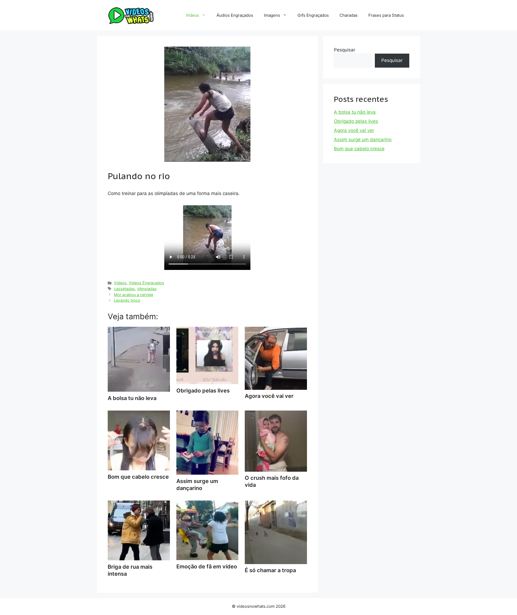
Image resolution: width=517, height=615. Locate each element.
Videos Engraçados (146, 282)
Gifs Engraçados (313, 15)
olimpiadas (147, 288)
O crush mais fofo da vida (272, 481)
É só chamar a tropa (270, 570)
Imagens (272, 15)
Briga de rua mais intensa (130, 570)
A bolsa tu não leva (355, 112)
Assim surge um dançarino (197, 484)
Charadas (349, 15)
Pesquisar (344, 50)
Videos (192, 15)
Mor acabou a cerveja (133, 294)
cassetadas (124, 288)
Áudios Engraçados (234, 15)
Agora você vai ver (354, 130)
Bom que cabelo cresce (359, 148)
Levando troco (127, 300)
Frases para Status (386, 15)
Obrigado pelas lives (356, 121)
